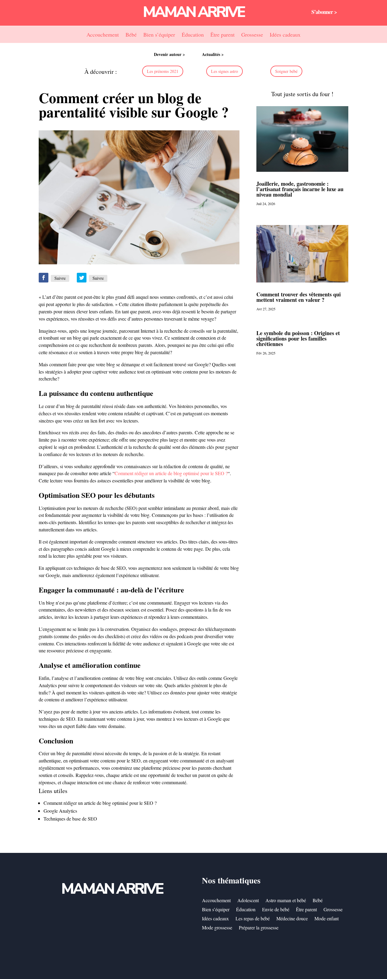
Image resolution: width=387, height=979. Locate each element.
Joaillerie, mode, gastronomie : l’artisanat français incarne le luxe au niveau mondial (299, 189)
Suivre (60, 278)
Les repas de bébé (253, 919)
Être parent (222, 35)
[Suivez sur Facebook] (43, 277)
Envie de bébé (275, 909)
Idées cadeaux (285, 35)
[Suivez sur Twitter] (81, 277)
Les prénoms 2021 (162, 71)
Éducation (193, 35)
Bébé (131, 35)
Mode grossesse (217, 928)
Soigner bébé (286, 71)
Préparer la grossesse (258, 928)
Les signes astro (224, 71)
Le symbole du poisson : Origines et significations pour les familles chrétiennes (298, 338)
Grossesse (252, 35)
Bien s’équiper (159, 35)
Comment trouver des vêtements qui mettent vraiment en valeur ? (298, 297)
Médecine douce (292, 919)
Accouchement (102, 35)
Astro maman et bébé (285, 900)
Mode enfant (326, 919)
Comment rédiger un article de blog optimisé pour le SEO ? (171, 473)
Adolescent (248, 900)
